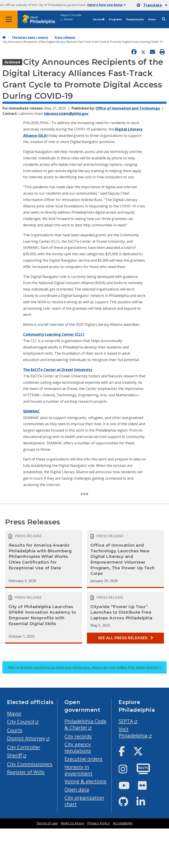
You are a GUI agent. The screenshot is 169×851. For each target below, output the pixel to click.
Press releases (65, 37)
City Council (20, 721)
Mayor (14, 713)
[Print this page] (162, 52)
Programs (115, 19)
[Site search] (163, 19)
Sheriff (14, 755)
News (152, 19)
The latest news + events (30, 37)
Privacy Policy (98, 823)
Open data (76, 789)
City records (78, 736)
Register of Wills (25, 772)
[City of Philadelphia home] (40, 19)
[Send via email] (152, 52)
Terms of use (47, 823)
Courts (14, 730)
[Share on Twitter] (143, 52)
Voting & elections (85, 781)
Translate (152, 5)
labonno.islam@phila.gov (66, 113)
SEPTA (126, 721)
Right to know (72, 823)
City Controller (23, 747)
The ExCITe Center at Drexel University (57, 369)
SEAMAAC (31, 411)
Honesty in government (78, 770)
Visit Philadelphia (133, 732)
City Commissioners (29, 764)
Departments (135, 19)
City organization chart (84, 800)
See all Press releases (123, 638)
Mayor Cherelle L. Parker (70, 17)
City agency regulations (77, 747)
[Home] (4, 37)
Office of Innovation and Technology (128, 108)
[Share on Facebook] (134, 52)
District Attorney (26, 738)
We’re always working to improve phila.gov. (84, 667)
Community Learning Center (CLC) (54, 334)
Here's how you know (105, 5)
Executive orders (83, 758)
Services (99, 19)
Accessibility (123, 823)
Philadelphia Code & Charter (85, 724)
